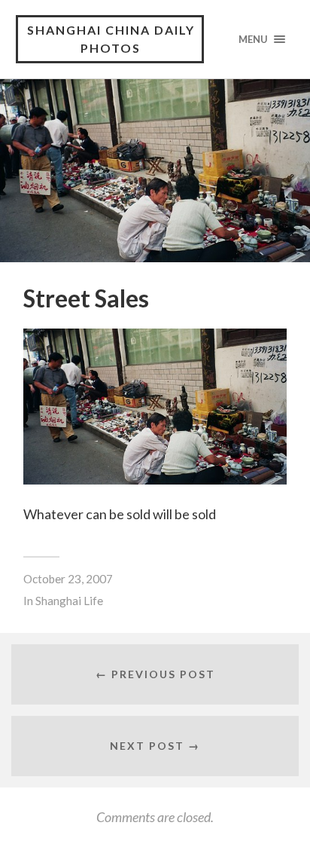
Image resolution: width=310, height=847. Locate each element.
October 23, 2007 (68, 579)
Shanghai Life (69, 600)
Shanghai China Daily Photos (111, 39)
